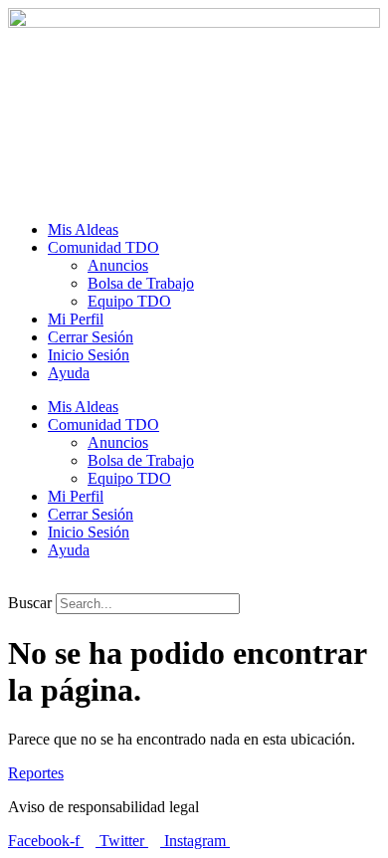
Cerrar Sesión (90, 336)
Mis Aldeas (83, 229)
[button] (194, 584)
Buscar (30, 602)
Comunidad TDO (103, 247)
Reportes (36, 772)
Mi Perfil (75, 319)
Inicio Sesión (88, 354)
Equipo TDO (129, 301)
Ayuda (69, 372)
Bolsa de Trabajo (141, 283)
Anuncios (118, 265)
